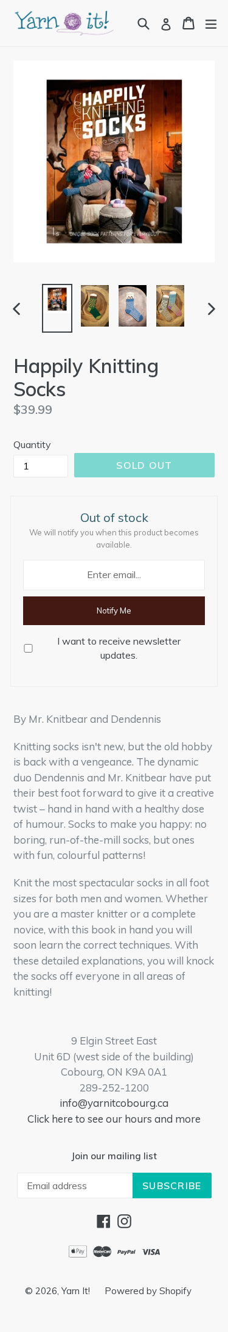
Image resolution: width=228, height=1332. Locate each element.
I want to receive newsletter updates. (119, 648)
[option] (57, 308)
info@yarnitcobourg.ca (114, 1102)
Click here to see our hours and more (114, 1118)
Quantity (32, 444)
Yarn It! (76, 1291)
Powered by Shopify (148, 1291)
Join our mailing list (114, 1156)
